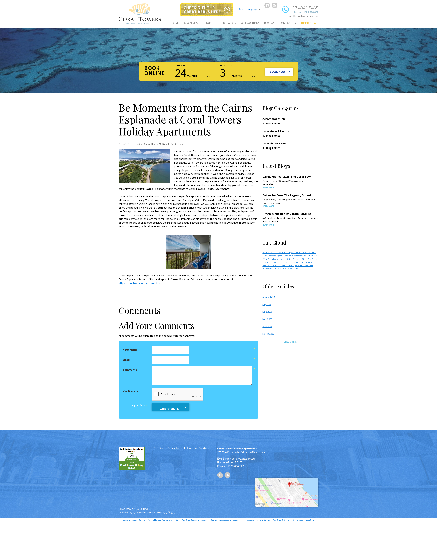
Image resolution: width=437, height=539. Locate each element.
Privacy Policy (175, 448)
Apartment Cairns (281, 520)
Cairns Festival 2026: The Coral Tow (286, 177)
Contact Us (287, 23)
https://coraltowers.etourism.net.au (139, 283)
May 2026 (267, 319)
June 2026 (267, 311)
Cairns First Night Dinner (297, 259)
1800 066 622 (310, 12)
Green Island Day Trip (308, 262)
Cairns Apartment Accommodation (192, 520)
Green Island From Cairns (272, 265)
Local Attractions (274, 143)
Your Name (130, 349)
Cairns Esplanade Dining (307, 252)
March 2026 (268, 333)
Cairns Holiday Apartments (160, 520)
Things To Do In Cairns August (286, 269)
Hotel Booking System (129, 512)
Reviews (269, 23)
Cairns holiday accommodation (191, 173)
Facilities (212, 23)
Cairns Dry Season (289, 252)
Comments (130, 369)
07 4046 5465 (305, 8)
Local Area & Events (275, 131)
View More (290, 342)
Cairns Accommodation (303, 520)
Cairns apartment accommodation (210, 279)
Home (175, 23)
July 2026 (266, 304)
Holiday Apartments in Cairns (256, 520)
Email (126, 359)
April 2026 (267, 326)
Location (229, 23)
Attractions (250, 23)
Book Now (308, 23)
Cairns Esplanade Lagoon (272, 256)
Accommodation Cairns (134, 520)
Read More (268, 187)
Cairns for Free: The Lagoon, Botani (286, 195)
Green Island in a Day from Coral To (286, 214)
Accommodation (135, 144)
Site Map (158, 448)
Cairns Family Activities (292, 256)
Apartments (192, 23)
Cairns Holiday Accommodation (225, 520)
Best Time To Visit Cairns (272, 252)
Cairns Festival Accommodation (274, 259)
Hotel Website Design (151, 512)
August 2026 (268, 297)
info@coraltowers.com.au (303, 16)
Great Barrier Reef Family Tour (287, 262)
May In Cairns (288, 265)
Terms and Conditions (198, 448)
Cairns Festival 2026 (309, 256)
